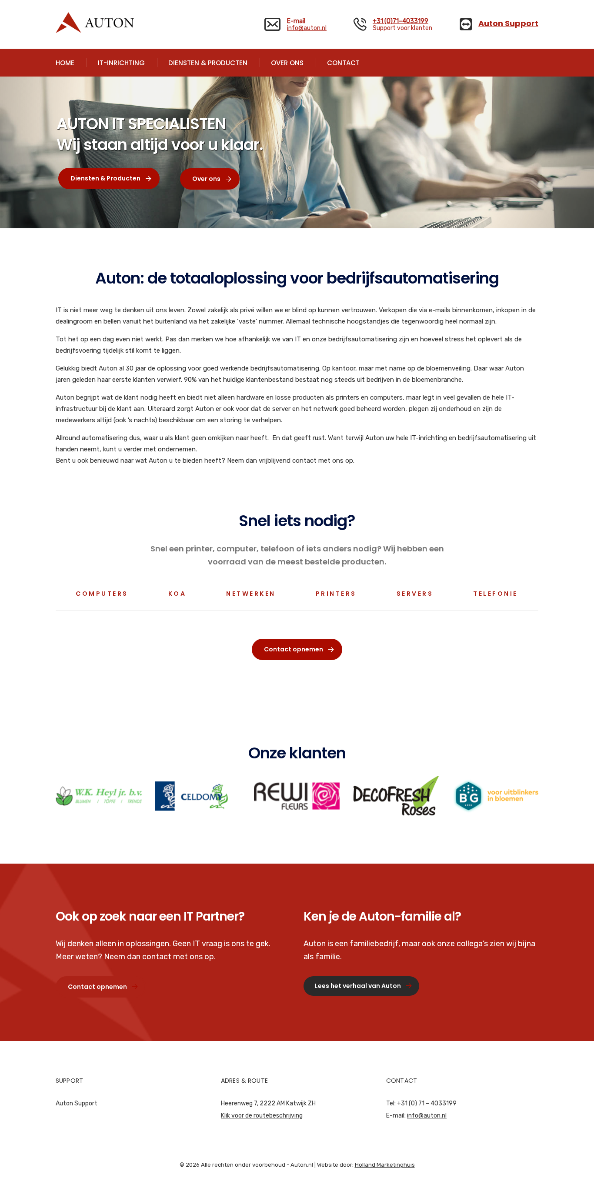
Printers (336, 593)
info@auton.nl (307, 28)
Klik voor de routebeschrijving (262, 1115)
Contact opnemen (293, 649)
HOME (65, 62)
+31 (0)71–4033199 (400, 21)
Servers (415, 593)
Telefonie (495, 593)
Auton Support (76, 1103)
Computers (102, 593)
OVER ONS (287, 62)
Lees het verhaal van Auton (358, 985)
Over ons (206, 178)
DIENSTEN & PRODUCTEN (207, 62)
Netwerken (251, 593)
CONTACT (343, 62)
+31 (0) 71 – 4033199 (427, 1103)
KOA (177, 593)
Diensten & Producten (105, 178)
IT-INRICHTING (121, 62)
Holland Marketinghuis (385, 1164)
